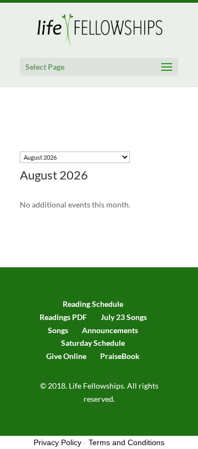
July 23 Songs (124, 317)
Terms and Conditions (126, 442)
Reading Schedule (93, 303)
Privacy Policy (57, 442)
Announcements (110, 330)
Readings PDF (63, 317)
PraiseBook (120, 356)
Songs (58, 330)
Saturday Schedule (93, 342)
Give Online (66, 356)
